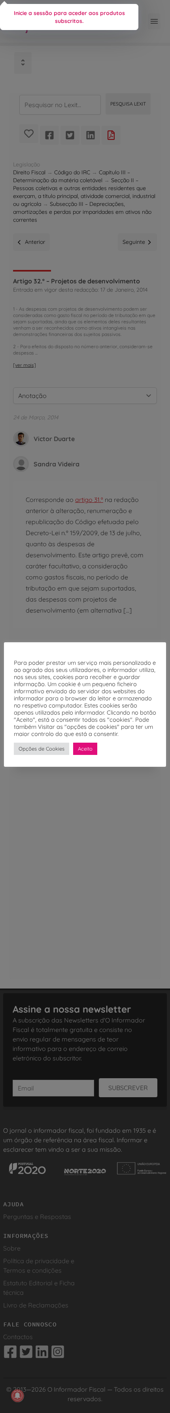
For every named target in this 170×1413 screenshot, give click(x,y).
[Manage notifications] (17, 1395)
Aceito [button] (85, 748)
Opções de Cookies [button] (41, 748)
